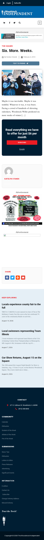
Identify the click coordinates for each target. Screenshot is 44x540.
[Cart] (4, 22)
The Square (7, 46)
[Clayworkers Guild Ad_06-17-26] (22, 225)
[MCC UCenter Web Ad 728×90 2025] (22, 38)
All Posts (7, 183)
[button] (34, 23)
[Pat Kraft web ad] (22, 235)
